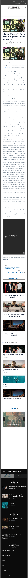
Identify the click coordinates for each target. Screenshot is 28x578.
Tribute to (4, 563)
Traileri (4, 560)
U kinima (4, 568)
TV (3, 565)
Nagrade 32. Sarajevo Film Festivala (12, 398)
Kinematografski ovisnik (8, 550)
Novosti (4, 553)
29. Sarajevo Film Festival (10, 43)
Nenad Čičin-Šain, (10, 42)
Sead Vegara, (21, 41)
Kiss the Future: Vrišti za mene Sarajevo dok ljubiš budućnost (14, 36)
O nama (3, 1)
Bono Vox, (15, 42)
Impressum (9, 1)
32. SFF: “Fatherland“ (15, 534)
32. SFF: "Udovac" (14, 526)
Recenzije (14, 514)
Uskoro (13, 408)
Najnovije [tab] (7, 342)
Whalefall (5, 384)
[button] (25, 7)
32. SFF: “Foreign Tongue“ (16, 518)
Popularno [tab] (14, 342)
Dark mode (17, 3)
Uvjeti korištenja (16, 1)
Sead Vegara (6, 41)
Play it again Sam (6, 555)
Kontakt (22, 1)
